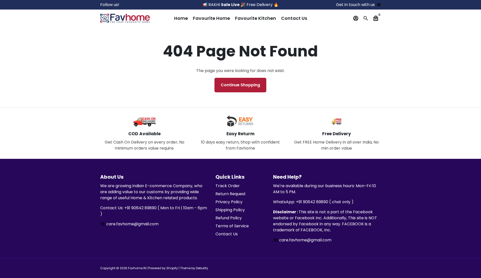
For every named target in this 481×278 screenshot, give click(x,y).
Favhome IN (137, 268)
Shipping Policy (230, 210)
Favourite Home (211, 18)
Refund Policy (228, 218)
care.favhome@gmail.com (130, 224)
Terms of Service (232, 226)
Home (181, 18)
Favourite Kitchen (255, 18)
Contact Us (294, 18)
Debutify (202, 268)
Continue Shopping (240, 85)
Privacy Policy (229, 202)
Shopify (172, 268)
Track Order (227, 186)
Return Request (230, 194)
